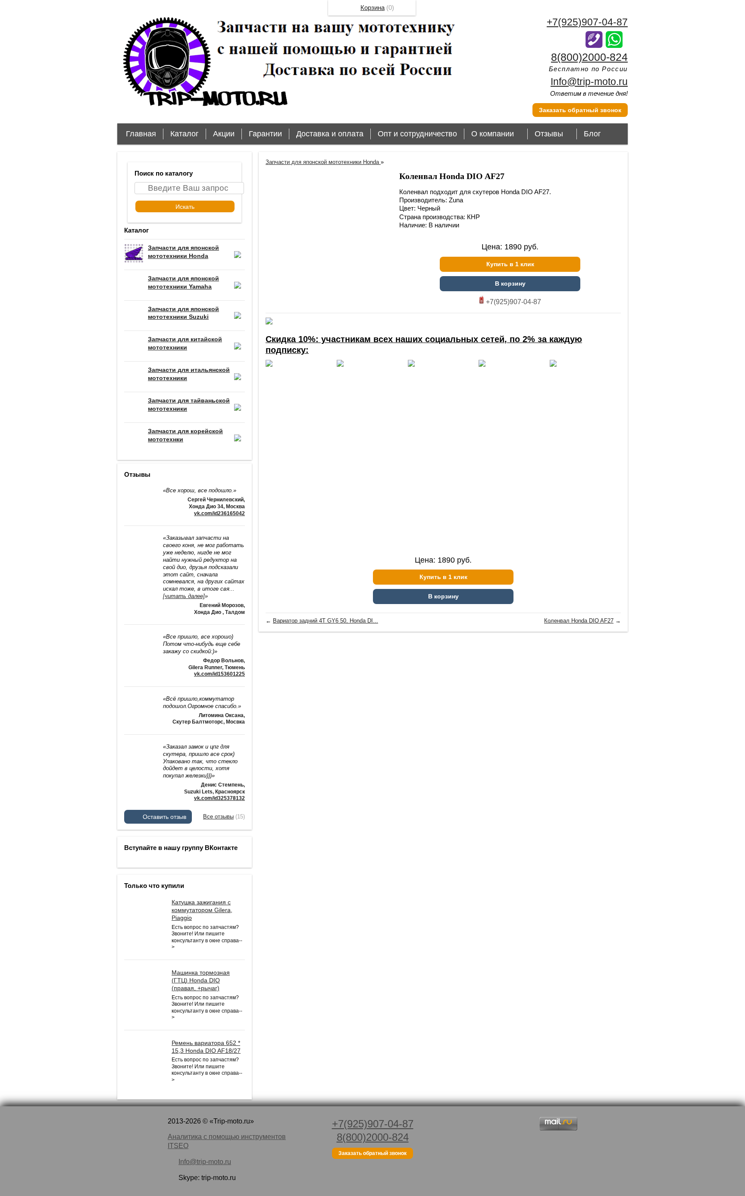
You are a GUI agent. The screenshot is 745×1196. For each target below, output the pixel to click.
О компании (492, 133)
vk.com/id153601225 (219, 674)
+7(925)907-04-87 (587, 22)
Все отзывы (218, 816)
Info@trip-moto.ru (589, 81)
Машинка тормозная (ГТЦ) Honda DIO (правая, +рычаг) (201, 980)
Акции (224, 133)
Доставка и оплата (329, 133)
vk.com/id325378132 (219, 798)
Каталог (184, 133)
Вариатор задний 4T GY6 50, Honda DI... (325, 620)
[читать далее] (184, 596)
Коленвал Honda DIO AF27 (579, 620)
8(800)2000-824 (589, 57)
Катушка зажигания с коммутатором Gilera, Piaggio (202, 910)
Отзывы (549, 133)
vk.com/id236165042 (219, 513)
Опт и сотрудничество (417, 133)
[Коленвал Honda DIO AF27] (328, 234)
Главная (141, 133)
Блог (592, 133)
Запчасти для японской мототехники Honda (323, 162)
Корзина (372, 7)
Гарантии (265, 133)
